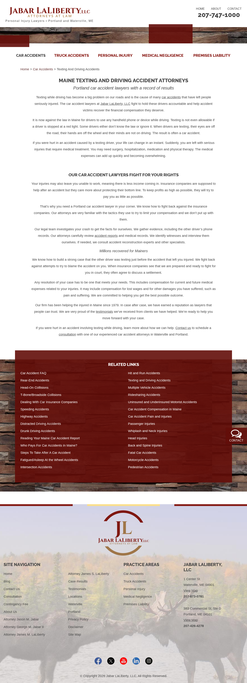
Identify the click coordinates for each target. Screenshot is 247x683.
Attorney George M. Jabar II (24, 627)
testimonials (104, 311)
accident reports (106, 236)
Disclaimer (75, 627)
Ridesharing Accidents (144, 395)
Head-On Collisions (34, 387)
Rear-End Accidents (34, 380)
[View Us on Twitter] (110, 661)
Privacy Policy (78, 619)
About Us (10, 612)
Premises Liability (211, 55)
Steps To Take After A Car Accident (45, 452)
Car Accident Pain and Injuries (150, 416)
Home (200, 8)
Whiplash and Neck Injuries (147, 431)
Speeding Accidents (34, 409)
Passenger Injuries (141, 424)
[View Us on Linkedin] (136, 661)
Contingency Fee (16, 604)
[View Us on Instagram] (148, 661)
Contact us (183, 328)
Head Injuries (137, 438)
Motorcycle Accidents (143, 460)
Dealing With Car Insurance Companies (49, 402)
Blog (7, 581)
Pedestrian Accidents (143, 467)
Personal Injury (115, 55)
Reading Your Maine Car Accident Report (50, 438)
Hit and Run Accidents (144, 373)
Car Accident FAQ (33, 373)
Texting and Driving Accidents (149, 380)
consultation (67, 334)
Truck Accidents (71, 55)
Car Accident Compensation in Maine (155, 409)
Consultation (13, 596)
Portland (74, 612)
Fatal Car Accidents (142, 452)
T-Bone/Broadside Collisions (40, 395)
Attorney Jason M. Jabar (21, 619)
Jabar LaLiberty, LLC (115, 104)
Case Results (78, 581)
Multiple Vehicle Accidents (146, 387)
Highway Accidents (34, 416)
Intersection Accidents (36, 467)
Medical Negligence (163, 55)
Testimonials (77, 589)
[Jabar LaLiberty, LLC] (49, 12)
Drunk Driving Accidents (37, 431)
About (216, 8)
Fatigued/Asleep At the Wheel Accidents (49, 460)
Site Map (74, 634)
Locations (75, 596)
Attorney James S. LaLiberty (88, 574)
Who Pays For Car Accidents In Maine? (48, 445)
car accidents (171, 97)
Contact (234, 8)
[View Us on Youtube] (123, 661)
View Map (191, 590)
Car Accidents (31, 55)
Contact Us (12, 589)
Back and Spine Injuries (145, 445)
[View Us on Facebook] (98, 661)
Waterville (75, 604)
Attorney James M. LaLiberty (24, 634)
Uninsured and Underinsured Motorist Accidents (162, 402)
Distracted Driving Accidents (40, 424)
